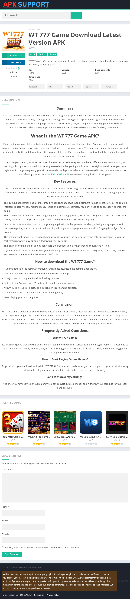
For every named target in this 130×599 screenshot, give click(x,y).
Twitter (50, 87)
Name (5, 506)
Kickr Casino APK (60, 174)
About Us (14, 594)
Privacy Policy (52, 594)
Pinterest (69, 87)
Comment (7, 469)
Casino (42, 54)
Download (16, 55)
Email (5, 520)
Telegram (87, 87)
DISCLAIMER (26, 594)
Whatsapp (110, 87)
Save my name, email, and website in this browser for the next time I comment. (42, 547)
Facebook (33, 87)
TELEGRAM (16, 62)
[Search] (76, 15)
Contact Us (39, 594)
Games (52, 54)
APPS (38, 29)
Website (5, 533)
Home (31, 29)
